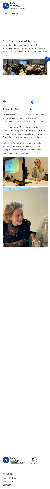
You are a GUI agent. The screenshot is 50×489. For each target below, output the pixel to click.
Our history (8, 481)
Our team (7, 485)
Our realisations (10, 478)
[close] (45, 5)
